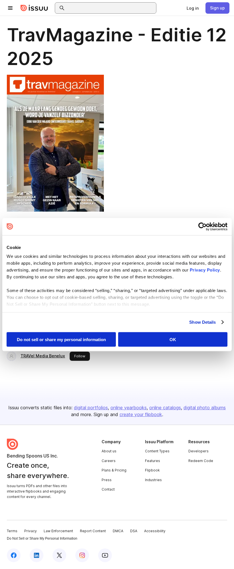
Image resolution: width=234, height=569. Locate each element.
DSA (133, 531)
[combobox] (111, 8)
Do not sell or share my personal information (61, 339)
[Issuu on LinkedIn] (36, 555)
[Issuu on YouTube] (105, 555)
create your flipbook (141, 414)
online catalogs (165, 407)
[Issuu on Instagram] (82, 555)
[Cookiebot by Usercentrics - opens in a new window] (202, 226)
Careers (109, 461)
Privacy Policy (205, 270)
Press (107, 480)
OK (173, 339)
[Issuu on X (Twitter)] (59, 555)
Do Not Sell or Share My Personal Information (42, 538)
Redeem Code (200, 461)
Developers (198, 451)
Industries (153, 480)
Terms (12, 531)
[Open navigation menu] (10, 8)
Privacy (30, 531)
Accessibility (155, 531)
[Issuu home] (34, 8)
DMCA (118, 531)
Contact (108, 489)
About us (109, 451)
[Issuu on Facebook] (14, 555)
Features (152, 461)
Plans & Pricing (114, 470)
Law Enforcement (58, 531)
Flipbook (152, 470)
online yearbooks (128, 407)
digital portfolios (91, 407)
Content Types (157, 451)
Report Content (93, 531)
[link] (192, 8)
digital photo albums (204, 407)
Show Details (202, 322)
